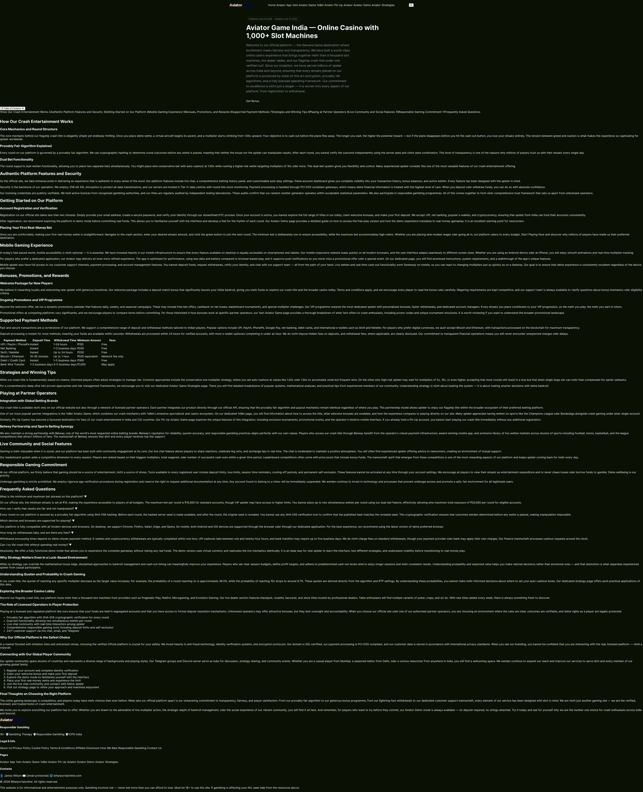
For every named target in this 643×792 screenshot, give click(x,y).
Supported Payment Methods (249, 112)
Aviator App (284, 5)
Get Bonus (252, 101)
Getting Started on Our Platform (124, 112)
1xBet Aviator (325, 5)
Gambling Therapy (19, 734)
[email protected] (38, 775)
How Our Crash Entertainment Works (24, 112)
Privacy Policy (22, 748)
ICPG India (73, 734)
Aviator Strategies (383, 5)
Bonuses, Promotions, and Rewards (206, 112)
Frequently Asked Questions (461, 112)
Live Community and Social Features (371, 112)
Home (272, 5)
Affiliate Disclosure (87, 748)
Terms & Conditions (62, 748)
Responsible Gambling (48, 734)
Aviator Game (178, 385)
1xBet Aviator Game (78, 413)
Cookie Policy (40, 748)
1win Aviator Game (304, 5)
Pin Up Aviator (343, 5)
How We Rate (108, 748)
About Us (6, 748)
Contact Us (154, 748)
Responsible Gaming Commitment (419, 112)
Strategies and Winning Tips (288, 112)
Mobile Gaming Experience (165, 112)
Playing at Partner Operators (327, 112)
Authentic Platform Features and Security (76, 112)
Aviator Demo (362, 5)
